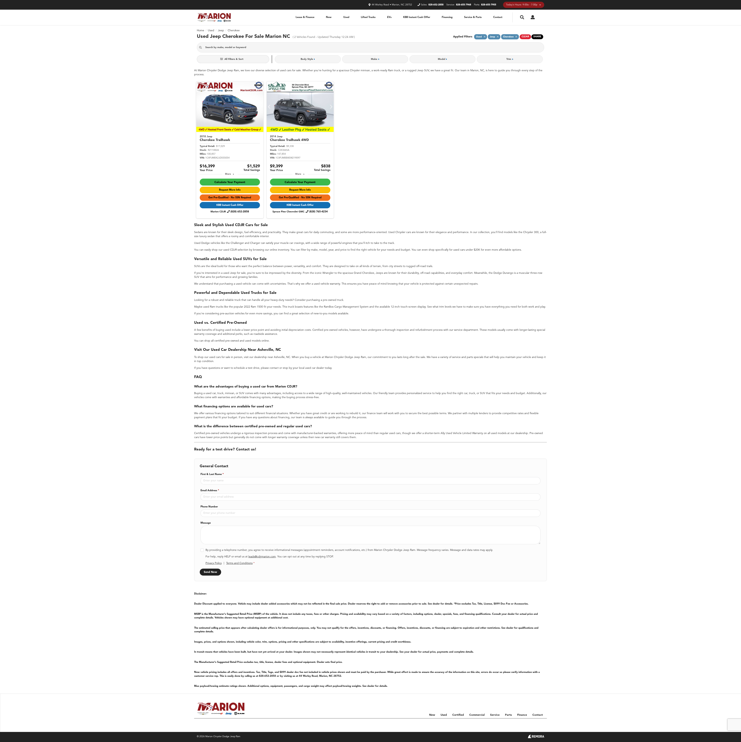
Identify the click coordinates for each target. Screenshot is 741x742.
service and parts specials (467, 357)
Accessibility (537, 723)
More (228, 174)
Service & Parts (473, 17)
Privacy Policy (214, 563)
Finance (522, 715)
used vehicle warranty (327, 283)
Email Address (209, 490)
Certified (458, 715)
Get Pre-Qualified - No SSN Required (229, 197)
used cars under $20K (466, 249)
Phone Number (209, 506)
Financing (447, 17)
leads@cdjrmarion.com (262, 556)
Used (346, 17)
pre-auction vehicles (232, 313)
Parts (508, 715)
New (329, 17)
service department (466, 330)
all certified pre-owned (225, 340)
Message (205, 523)
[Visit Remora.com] (536, 737)
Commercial (477, 715)
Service (495, 715)
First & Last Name (212, 474)
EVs (389, 17)
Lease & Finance (305, 17)
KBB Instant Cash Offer (416, 17)
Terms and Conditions (239, 563)
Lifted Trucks (368, 17)
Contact (497, 17)
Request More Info (230, 190)
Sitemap (501, 723)
